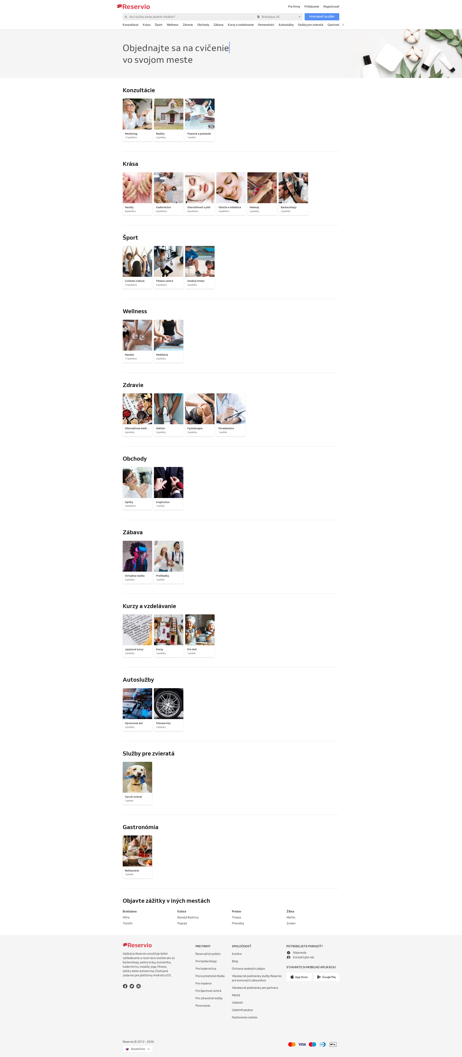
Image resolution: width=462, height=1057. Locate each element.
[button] (322, 16)
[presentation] (138, 1048)
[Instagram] (138, 986)
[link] (130, 25)
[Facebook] (125, 986)
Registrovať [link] (331, 6)
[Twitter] (131, 986)
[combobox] (279, 17)
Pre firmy (294, 6)
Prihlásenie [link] (311, 6)
